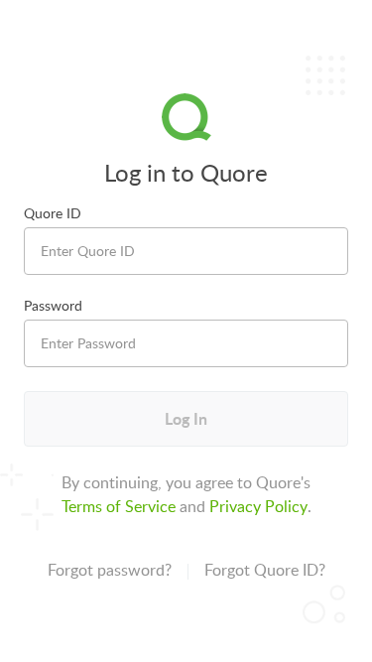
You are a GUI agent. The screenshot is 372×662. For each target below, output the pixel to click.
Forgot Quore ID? (264, 570)
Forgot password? (110, 570)
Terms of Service (119, 506)
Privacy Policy (258, 506)
